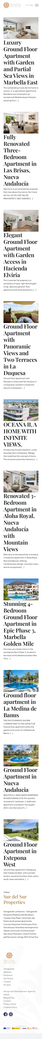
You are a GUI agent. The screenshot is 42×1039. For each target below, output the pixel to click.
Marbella (7, 972)
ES (27, 5)
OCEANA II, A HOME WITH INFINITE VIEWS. (20, 434)
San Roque (8, 978)
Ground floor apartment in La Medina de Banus (20, 705)
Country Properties (12, 924)
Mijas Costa (21, 918)
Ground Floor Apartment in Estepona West (20, 854)
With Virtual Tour (31, 937)
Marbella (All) (18, 914)
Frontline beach (28, 930)
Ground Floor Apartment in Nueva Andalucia (20, 779)
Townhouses (9, 927)
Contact (7, 1001)
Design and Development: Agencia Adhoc (19, 993)
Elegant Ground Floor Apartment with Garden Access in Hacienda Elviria (20, 254)
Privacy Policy (10, 1004)
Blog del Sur (9, 997)
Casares (7, 918)
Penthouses (26, 924)
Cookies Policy (10, 1007)
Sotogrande (9, 911)
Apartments (26, 921)
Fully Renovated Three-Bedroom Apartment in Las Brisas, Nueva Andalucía (20, 160)
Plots (34, 924)
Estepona (8, 914)
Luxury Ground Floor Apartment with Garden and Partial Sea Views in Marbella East (21, 62)
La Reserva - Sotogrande (26, 911)
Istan (13, 918)
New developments (29, 927)
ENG (31, 5)
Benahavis (29, 914)
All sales (7, 985)
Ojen (29, 918)
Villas (17, 927)
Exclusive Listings (16, 937)
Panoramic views (20, 934)
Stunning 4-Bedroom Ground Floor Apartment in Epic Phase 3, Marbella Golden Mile (20, 623)
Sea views (8, 934)
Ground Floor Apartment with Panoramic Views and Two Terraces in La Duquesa (20, 349)
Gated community (12, 930)
